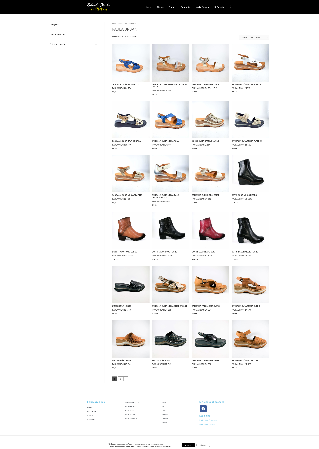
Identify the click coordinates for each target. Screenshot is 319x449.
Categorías (54, 24)
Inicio (148, 7)
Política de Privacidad (208, 420)
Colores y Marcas (57, 34)
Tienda (160, 7)
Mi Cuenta (219, 7)
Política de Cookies (207, 424)
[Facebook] (203, 408)
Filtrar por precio (57, 44)
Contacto (185, 7)
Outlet (172, 7)
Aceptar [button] (188, 445)
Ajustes (203, 445)
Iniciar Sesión (202, 7)
